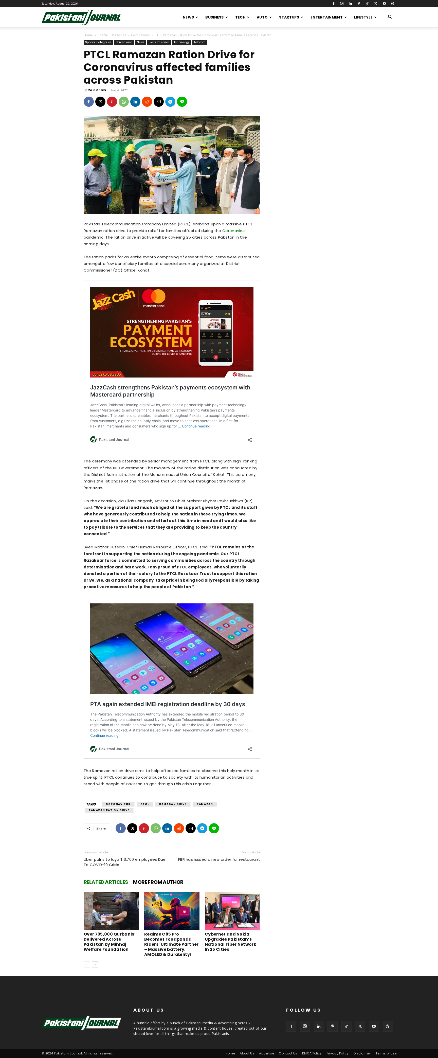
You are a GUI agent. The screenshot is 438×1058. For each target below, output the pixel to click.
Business (214, 17)
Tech (240, 17)
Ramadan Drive (173, 804)
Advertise (266, 1053)
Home (88, 35)
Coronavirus (140, 35)
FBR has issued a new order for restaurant (219, 859)
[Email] (159, 102)
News (188, 17)
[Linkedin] (350, 3)
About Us (247, 1053)
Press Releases (159, 42)
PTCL (145, 804)
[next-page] (95, 964)
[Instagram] (342, 3)
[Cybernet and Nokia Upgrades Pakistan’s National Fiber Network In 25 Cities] (232, 911)
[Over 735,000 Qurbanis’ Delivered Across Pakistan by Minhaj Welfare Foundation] (111, 911)
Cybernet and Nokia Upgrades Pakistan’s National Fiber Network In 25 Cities (230, 941)
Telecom (199, 42)
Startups (289, 17)
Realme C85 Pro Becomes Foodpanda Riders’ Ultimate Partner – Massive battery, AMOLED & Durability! (171, 944)
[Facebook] (333, 3)
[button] (390, 17)
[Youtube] (384, 3)
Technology (182, 42)
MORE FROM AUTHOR (158, 882)
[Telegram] (170, 102)
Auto (262, 17)
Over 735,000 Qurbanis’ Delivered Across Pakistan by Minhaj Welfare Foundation (110, 941)
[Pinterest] (359, 3)
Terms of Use (386, 1053)
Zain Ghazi (97, 90)
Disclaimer (362, 1053)
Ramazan (205, 804)
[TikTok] (367, 3)
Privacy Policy (338, 1053)
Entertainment (327, 17)
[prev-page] (87, 964)
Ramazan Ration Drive (109, 810)
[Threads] (392, 3)
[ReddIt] (147, 102)
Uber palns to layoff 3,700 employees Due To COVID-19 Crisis (125, 862)
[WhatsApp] (124, 102)
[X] (375, 3)
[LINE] (182, 102)
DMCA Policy (312, 1053)
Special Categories (112, 35)
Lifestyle (363, 17)
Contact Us (288, 1053)
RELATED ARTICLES (106, 882)
